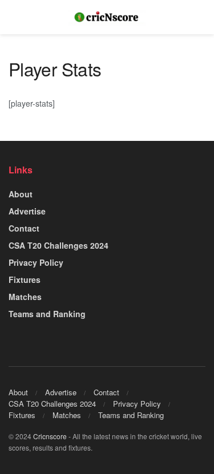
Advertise (27, 211)
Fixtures (25, 279)
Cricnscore (50, 436)
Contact (24, 228)
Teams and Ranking (47, 313)
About (21, 194)
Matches (25, 296)
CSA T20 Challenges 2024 (58, 245)
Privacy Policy (36, 262)
